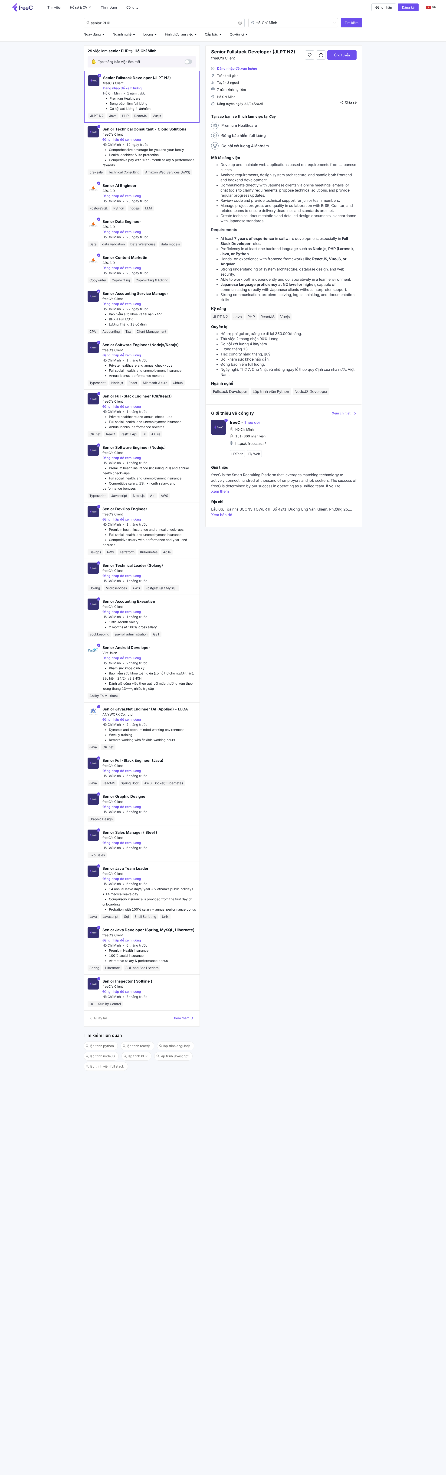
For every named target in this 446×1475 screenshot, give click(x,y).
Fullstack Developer (230, 391)
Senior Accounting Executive (128, 601)
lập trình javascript (175, 1056)
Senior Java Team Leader (125, 868)
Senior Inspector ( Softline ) (127, 981)
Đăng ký (408, 7)
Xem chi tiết (341, 413)
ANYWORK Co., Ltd (117, 714)
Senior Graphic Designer (124, 796)
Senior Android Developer (126, 647)
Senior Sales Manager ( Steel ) (129, 832)
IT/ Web (254, 454)
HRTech (237, 454)
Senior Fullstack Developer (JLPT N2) (137, 77)
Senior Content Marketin (124, 257)
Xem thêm (181, 1018)
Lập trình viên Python (271, 391)
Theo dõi (250, 422)
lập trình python (102, 1046)
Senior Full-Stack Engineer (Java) (132, 760)
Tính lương (109, 7)
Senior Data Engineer (121, 221)
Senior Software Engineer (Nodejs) (134, 447)
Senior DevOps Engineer (124, 509)
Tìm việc (54, 7)
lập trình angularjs (176, 1046)
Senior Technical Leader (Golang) (132, 565)
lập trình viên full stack (107, 1066)
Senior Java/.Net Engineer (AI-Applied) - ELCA (145, 709)
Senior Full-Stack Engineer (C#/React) (137, 396)
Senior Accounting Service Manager (135, 293)
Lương (148, 34)
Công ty (132, 7)
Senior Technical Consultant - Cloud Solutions (144, 129)
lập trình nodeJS (102, 1056)
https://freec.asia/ (250, 443)
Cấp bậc (211, 34)
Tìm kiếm (351, 23)
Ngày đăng (92, 34)
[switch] (188, 61)
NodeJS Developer (311, 391)
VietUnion (109, 653)
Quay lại (100, 1018)
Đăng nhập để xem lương (122, 88)
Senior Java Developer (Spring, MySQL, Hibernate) (148, 930)
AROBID (108, 191)
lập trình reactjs (138, 1046)
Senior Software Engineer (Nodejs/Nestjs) (140, 344)
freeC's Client (113, 83)
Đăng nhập (383, 7)
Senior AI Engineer (119, 185)
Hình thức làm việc (179, 34)
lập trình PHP (138, 1056)
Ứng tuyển (342, 55)
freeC (235, 422)
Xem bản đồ (221, 514)
